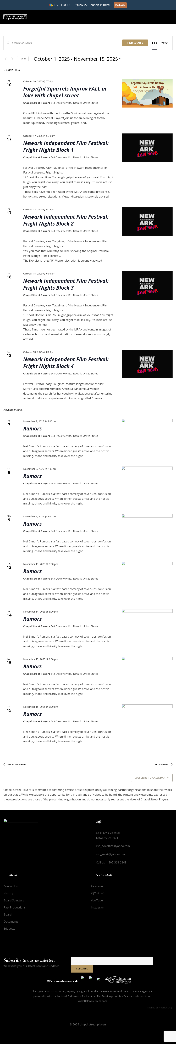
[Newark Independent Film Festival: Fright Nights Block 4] (147, 364)
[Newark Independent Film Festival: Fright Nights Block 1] (147, 147)
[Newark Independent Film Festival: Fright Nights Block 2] (147, 221)
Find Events (135, 42)
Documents (11, 921)
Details (120, 5)
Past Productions (15, 907)
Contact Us (11, 886)
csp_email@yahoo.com (110, 854)
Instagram (97, 907)
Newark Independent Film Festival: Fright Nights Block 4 (66, 363)
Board (8, 914)
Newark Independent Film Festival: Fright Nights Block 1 (66, 146)
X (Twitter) (97, 893)
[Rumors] (147, 433)
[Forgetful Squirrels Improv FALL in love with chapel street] (147, 93)
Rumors (32, 428)
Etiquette (9, 928)
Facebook (97, 886)
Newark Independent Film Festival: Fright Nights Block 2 (66, 220)
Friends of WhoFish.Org (159, 1007)
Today (23, 58)
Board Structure (14, 900)
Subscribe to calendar (150, 777)
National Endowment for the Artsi (76, 996)
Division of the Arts (121, 991)
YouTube (97, 900)
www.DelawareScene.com (92, 1001)
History (8, 893)
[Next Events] (12, 59)
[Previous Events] (5, 59)
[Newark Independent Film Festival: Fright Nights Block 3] (147, 285)
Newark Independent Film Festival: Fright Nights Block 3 (66, 284)
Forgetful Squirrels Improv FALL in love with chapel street (64, 92)
